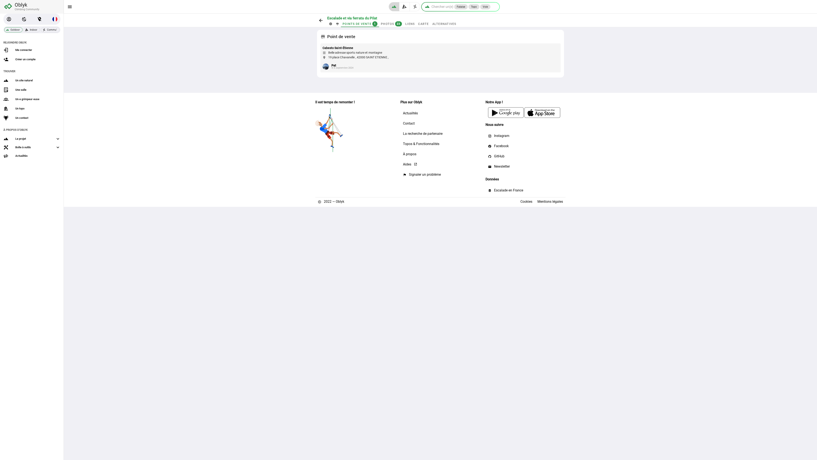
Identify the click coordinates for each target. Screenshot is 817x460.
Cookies (526, 202)
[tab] (330, 24)
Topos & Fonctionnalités (421, 144)
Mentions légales (550, 202)
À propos (409, 154)
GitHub (498, 156)
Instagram (501, 136)
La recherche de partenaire (423, 134)
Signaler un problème (424, 174)
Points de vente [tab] (359, 24)
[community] (415, 6)
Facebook (501, 146)
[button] (9, 19)
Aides (407, 164)
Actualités (410, 113)
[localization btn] (39, 19)
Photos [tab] (390, 24)
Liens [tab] (410, 24)
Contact (409, 123)
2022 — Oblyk (333, 202)
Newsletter (501, 166)
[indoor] (404, 6)
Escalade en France (508, 190)
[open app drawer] (70, 7)
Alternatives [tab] (444, 24)
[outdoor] (394, 6)
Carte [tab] (423, 24)
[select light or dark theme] (24, 19)
